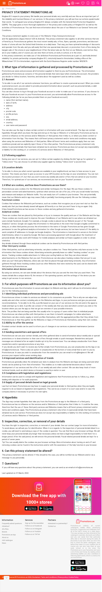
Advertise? (6, 526)
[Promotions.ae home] (17, 3)
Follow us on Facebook (33, 526)
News (4, 543)
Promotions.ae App (9, 535)
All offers (5, 529)
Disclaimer (36, 577)
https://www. (7, 209)
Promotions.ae (18, 209)
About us (5, 537)
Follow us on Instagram (33, 529)
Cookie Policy (73, 577)
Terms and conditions (49, 577)
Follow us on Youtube (33, 531)
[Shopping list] (93, 3)
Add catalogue (7, 540)
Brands (4, 532)
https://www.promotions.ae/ (63, 36)
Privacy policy (63, 577)
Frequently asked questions (12, 523)
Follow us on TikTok (32, 534)
